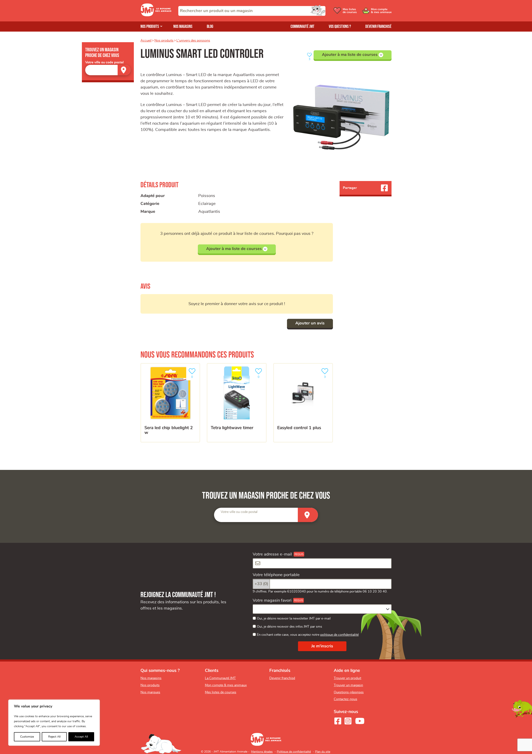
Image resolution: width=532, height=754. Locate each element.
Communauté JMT (302, 26)
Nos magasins (182, 26)
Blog (210, 26)
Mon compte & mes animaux (226, 685)
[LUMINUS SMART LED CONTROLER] (341, 118)
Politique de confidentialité (294, 751)
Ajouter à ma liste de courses (350, 55)
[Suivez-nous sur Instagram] (348, 721)
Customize (27, 736)
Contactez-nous (345, 699)
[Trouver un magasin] (124, 70)
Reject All (54, 736)
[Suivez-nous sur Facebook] (338, 721)
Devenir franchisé (378, 26)
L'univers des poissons (193, 40)
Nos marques (150, 692)
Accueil (145, 40)
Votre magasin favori (272, 600)
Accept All (81, 736)
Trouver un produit (347, 678)
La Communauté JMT (220, 678)
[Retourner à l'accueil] (156, 15)
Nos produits (149, 26)
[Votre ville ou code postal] (108, 70)
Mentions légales (262, 751)
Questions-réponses (349, 692)
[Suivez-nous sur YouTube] (360, 721)
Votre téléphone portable (276, 575)
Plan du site (322, 751)
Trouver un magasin (348, 685)
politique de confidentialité (339, 634)
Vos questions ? (340, 26)
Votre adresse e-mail (272, 554)
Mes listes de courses (220, 692)
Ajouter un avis (310, 323)
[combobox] (251, 11)
